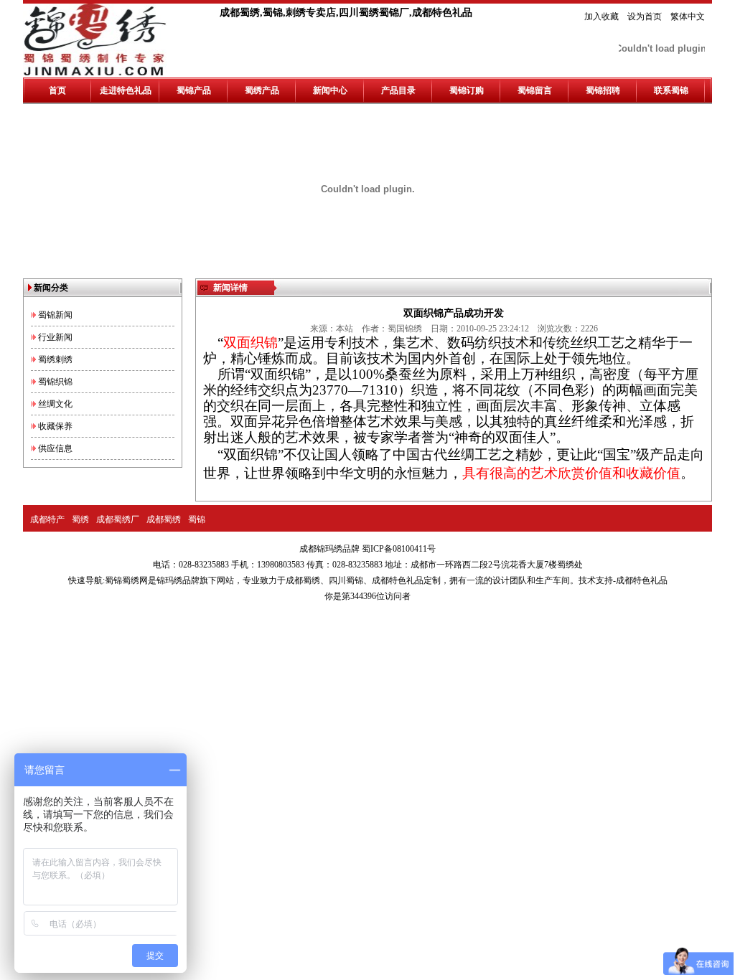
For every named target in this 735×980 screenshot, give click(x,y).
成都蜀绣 (163, 519)
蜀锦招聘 (603, 90)
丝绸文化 (55, 404)
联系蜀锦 (671, 90)
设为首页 (644, 16)
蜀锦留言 (535, 90)
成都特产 (47, 519)
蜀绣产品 (262, 90)
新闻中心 (330, 90)
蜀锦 (196, 519)
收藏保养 (55, 426)
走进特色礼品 (125, 90)
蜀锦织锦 (55, 382)
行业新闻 (55, 337)
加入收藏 (601, 16)
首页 (57, 90)
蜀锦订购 (466, 90)
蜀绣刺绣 (55, 359)
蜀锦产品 (194, 90)
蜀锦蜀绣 (122, 580)
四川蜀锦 (346, 580)
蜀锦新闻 (55, 315)
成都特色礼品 (397, 580)
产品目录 (398, 90)
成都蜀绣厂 (117, 519)
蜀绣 (80, 519)
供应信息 (55, 448)
